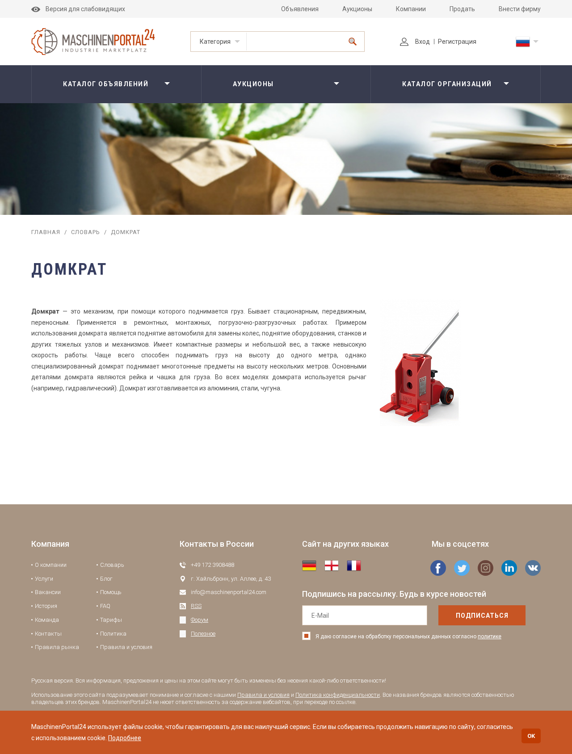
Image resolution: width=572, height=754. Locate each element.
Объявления (300, 9)
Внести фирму (520, 9)
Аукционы (357, 9)
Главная (45, 232)
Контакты (48, 633)
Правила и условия (126, 647)
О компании (51, 564)
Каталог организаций (447, 84)
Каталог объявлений (105, 84)
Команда (47, 619)
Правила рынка (57, 647)
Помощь (111, 592)
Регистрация (457, 41)
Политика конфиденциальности (337, 694)
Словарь (85, 232)
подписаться (482, 615)
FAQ (105, 606)
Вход (422, 41)
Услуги (44, 578)
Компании (411, 9)
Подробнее (124, 737)
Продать (462, 9)
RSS (196, 606)
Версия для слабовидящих (85, 9)
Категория (215, 41)
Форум (199, 619)
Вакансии (48, 592)
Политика (113, 633)
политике (489, 636)
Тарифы (111, 619)
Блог (106, 578)
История (46, 606)
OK (531, 736)
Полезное (203, 633)
